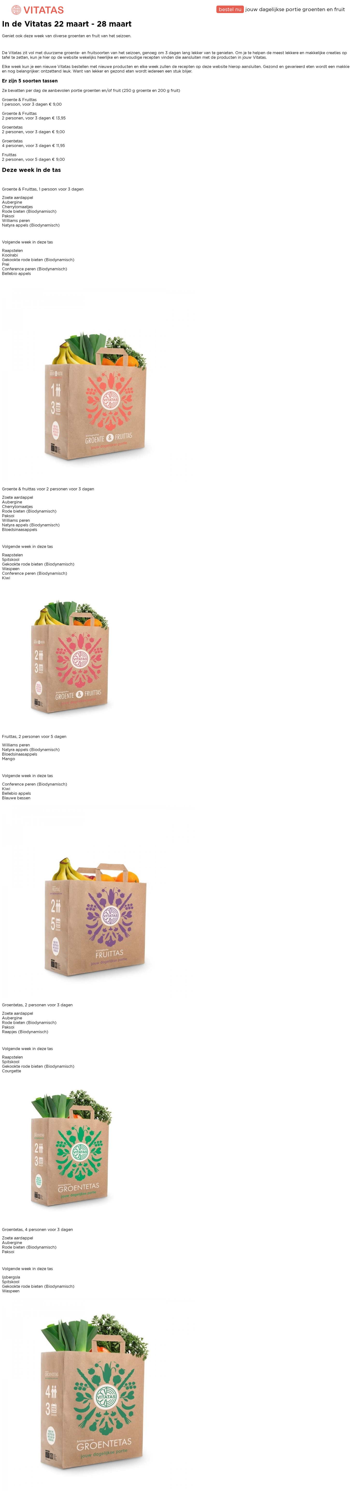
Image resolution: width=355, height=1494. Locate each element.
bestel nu (230, 9)
